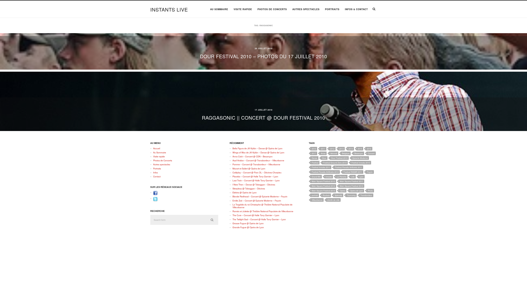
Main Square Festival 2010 (323, 181)
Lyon (361, 176)
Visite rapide (243, 9)
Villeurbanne (317, 200)
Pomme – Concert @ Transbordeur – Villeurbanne (256, 164)
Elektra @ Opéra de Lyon (244, 192)
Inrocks (329, 176)
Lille (353, 176)
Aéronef (333, 153)
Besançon (358, 153)
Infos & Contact (356, 9)
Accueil (156, 148)
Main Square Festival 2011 (351, 181)
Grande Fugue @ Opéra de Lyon (248, 227)
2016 (369, 148)
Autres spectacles (305, 9)
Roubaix (326, 195)
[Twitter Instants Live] (155, 200)
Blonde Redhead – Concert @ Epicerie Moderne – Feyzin (259, 196)
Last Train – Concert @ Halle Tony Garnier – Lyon (256, 180)
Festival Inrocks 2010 (360, 162)
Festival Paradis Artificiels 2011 (348, 167)
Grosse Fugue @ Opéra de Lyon (248, 223)
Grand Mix (316, 176)
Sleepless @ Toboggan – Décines (248, 188)
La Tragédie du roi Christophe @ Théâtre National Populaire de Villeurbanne (262, 206)
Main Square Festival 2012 (323, 186)
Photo (370, 190)
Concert (371, 153)
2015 (360, 148)
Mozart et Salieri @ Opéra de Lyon (248, 168)
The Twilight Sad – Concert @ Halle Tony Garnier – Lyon (259, 219)
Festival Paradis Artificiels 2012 (325, 172)
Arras (323, 153)
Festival (315, 162)
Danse (314, 158)
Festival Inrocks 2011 (321, 167)
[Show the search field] (374, 9)
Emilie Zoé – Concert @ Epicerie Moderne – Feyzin (256, 200)
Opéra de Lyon (356, 190)
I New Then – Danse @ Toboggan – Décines (253, 184)
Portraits (332, 9)
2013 (341, 148)
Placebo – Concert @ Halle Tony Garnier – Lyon (255, 176)
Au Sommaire (219, 9)
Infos (155, 172)
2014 (350, 148)
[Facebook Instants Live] (155, 194)
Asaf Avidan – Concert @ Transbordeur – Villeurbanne (258, 160)
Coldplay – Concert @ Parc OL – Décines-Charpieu (256, 172)
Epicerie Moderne (360, 158)
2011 (323, 148)
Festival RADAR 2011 (353, 172)
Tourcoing (351, 195)
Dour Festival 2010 (339, 158)
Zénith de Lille (333, 200)
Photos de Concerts (272, 9)
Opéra (342, 190)
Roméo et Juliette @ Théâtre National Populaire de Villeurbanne (262, 211)
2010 (314, 148)
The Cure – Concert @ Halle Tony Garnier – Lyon (255, 215)
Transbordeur (366, 195)
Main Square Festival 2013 (351, 186)
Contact (157, 176)
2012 (332, 148)
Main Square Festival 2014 (323, 190)
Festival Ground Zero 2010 (335, 162)
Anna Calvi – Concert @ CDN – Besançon (252, 156)
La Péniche (341, 176)
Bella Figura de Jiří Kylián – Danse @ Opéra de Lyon (257, 148)
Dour (324, 158)
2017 (314, 153)
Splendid (338, 195)
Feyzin (370, 172)
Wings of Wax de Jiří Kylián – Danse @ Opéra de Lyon (258, 152)
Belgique (346, 153)
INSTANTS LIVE (169, 9)
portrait (315, 195)
